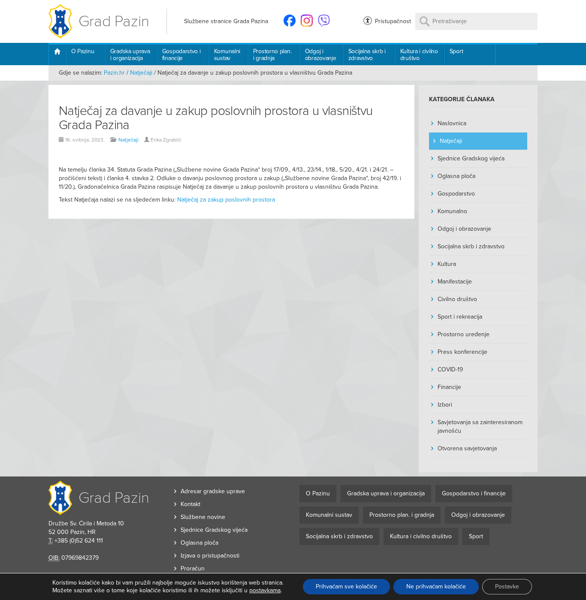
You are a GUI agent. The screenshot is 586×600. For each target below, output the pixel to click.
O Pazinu (82, 51)
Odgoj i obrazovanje (320, 55)
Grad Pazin (114, 21)
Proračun (193, 568)
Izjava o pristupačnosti (210, 555)
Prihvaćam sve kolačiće (346, 586)
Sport (456, 51)
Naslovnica (452, 123)
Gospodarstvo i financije (181, 55)
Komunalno (452, 211)
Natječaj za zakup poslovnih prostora (226, 199)
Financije (449, 387)
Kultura (447, 264)
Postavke (507, 586)
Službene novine (203, 517)
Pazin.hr (114, 72)
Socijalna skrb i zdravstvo (367, 55)
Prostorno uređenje (463, 334)
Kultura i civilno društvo (419, 55)
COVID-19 (450, 369)
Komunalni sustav (227, 55)
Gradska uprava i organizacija (130, 55)
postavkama (265, 590)
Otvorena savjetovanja (467, 448)
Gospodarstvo (456, 193)
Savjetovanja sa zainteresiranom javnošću (480, 426)
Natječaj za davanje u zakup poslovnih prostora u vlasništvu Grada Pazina (216, 118)
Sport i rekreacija (460, 316)
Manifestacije (455, 281)
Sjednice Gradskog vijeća (471, 158)
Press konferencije (462, 352)
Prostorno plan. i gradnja (272, 55)
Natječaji (141, 72)
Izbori (445, 404)
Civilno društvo (457, 299)
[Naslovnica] (56, 55)
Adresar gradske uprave (213, 491)
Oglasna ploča (456, 176)
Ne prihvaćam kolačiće (436, 586)
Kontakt (190, 504)
